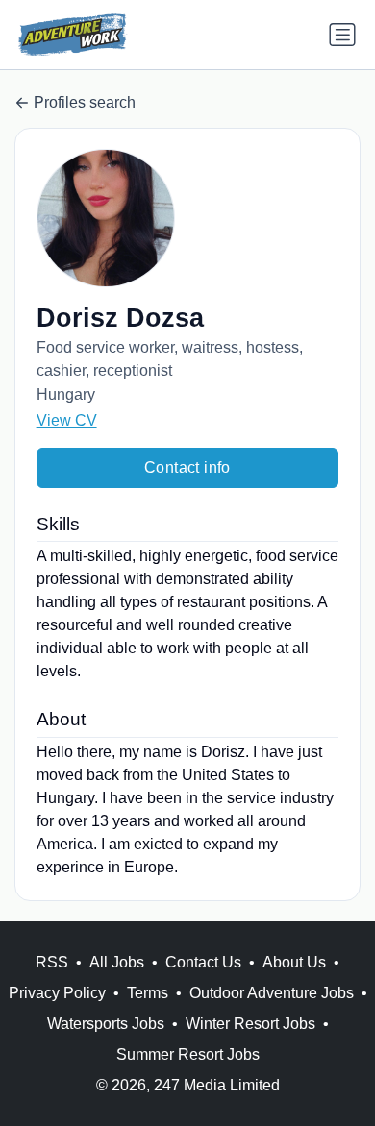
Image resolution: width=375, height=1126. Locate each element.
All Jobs (116, 962)
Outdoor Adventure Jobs (271, 993)
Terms (147, 993)
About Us (294, 962)
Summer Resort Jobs (188, 1054)
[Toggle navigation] (342, 34)
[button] (188, 218)
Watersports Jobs (105, 1024)
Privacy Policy (57, 993)
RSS (52, 962)
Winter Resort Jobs (250, 1024)
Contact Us (203, 962)
